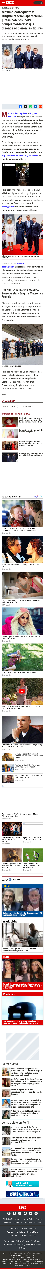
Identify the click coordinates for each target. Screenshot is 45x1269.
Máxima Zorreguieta (9, 407)
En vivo (39, 3)
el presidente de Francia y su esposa (20, 155)
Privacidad (8, 1244)
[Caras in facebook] (14, 1213)
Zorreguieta (8, 206)
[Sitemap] (36, 1213)
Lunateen (28, 1222)
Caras (24, 1228)
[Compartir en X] (25, 106)
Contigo (32, 1228)
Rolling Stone (32, 1232)
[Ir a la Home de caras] (10, 4)
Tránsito (22, 1248)
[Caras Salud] (22, 1186)
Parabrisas (17, 1222)
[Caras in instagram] (8, 1213)
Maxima (32, 1235)
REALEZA (5, 8)
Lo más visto (10, 1064)
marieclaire (22, 921)
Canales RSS (9, 1241)
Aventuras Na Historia (16, 1232)
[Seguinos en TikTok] (25, 1213)
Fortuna (39, 1219)
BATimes (38, 1222)
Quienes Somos (22, 1241)
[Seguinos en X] (19, 1213)
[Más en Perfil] (14, 879)
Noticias (18, 1219)
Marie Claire (28, 1219)
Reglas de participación (32, 1244)
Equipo (17, 1244)
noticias (22, 886)
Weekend (7, 1222)
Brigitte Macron (26, 407)
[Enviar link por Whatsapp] (30, 106)
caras (22, 957)
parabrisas (22, 994)
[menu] (3, 3)
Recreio (24, 1235)
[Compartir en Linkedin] (35, 106)
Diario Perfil (8, 1219)
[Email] (40, 106)
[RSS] (30, 1213)
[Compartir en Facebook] (20, 106)
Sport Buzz (14, 1235)
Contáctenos (36, 1241)
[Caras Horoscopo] (22, 1196)
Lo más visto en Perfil (15, 1122)
